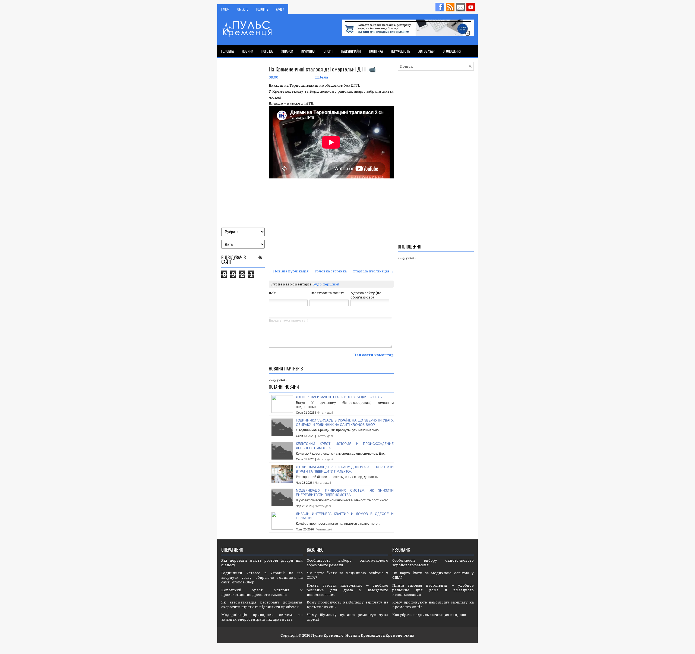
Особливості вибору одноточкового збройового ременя (347, 562)
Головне (262, 9)
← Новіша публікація (289, 271)
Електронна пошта (327, 292)
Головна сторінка (331, 271)
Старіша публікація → (373, 271)
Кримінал (308, 51)
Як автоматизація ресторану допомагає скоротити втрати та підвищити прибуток (345, 469)
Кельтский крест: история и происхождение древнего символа (262, 592)
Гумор (225, 9)
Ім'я (272, 292)
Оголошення (452, 51)
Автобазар (426, 51)
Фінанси (287, 51)
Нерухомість (400, 51)
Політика (376, 51)
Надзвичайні (351, 51)
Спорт (328, 51)
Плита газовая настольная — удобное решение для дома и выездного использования (347, 590)
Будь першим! (325, 284)
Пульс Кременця (327, 635)
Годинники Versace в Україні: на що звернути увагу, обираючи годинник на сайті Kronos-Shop (345, 423)
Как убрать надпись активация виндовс (429, 614)
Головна (227, 51)
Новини (247, 51)
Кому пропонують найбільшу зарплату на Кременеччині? (347, 604)
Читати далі (325, 412)
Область (242, 9)
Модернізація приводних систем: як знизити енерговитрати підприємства (345, 493)
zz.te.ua (321, 77)
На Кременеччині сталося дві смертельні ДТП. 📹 (322, 69)
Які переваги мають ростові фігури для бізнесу (339, 397)
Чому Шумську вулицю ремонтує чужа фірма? (347, 617)
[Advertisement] (331, 226)
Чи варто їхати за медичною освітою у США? (347, 575)
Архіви (280, 9)
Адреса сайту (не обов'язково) (365, 295)
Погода (267, 51)
